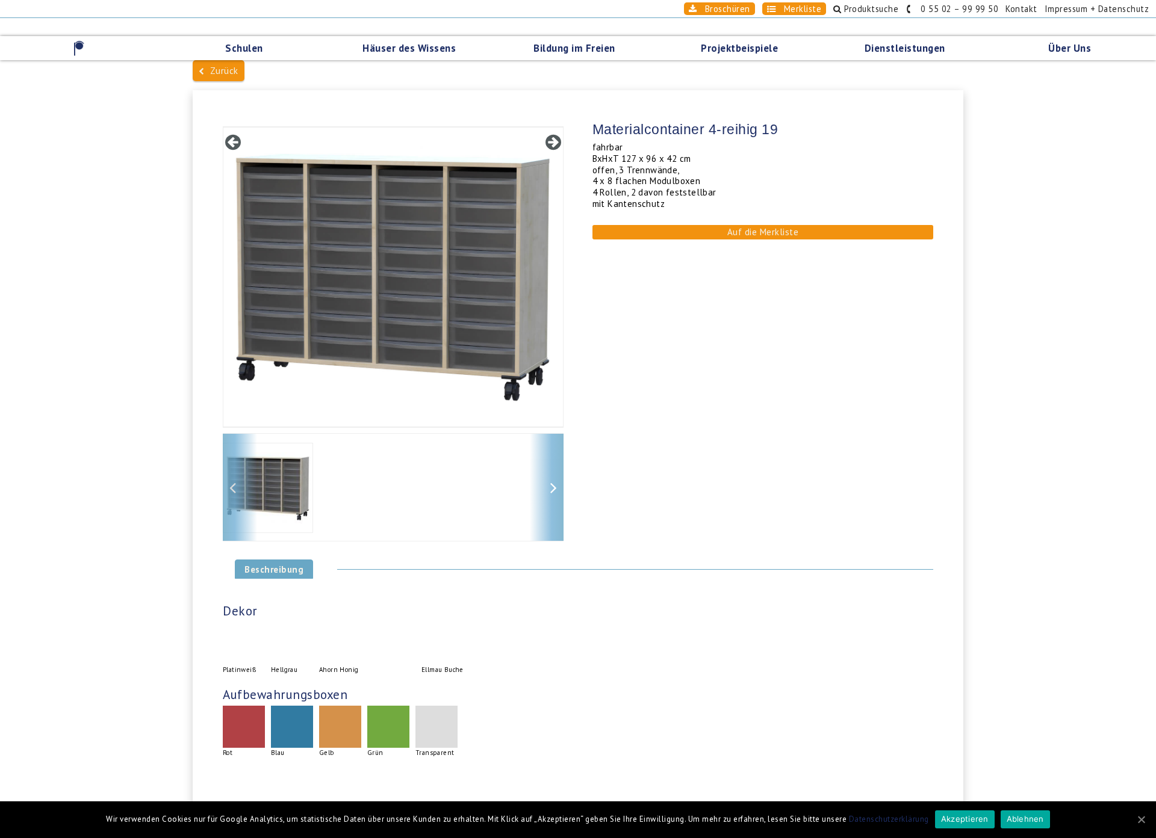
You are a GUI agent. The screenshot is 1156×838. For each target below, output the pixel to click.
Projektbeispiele (739, 48)
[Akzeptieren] (1141, 819)
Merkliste (798, 8)
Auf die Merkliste (763, 232)
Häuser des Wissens (409, 48)
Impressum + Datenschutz (1097, 8)
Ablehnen (1025, 819)
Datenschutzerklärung (889, 819)
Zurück (221, 70)
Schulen (244, 48)
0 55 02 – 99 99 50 (955, 8)
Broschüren (723, 8)
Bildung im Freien (574, 48)
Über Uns (1069, 48)
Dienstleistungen (905, 48)
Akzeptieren (965, 819)
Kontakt (1021, 8)
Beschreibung (273, 569)
